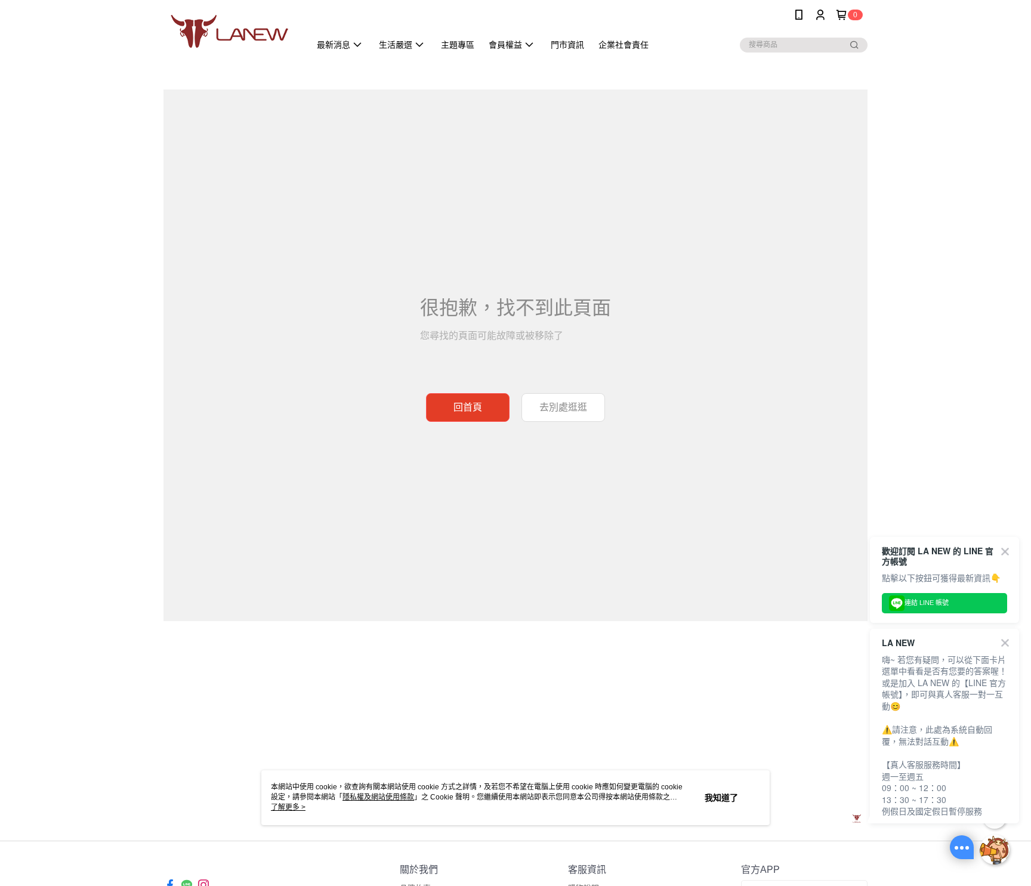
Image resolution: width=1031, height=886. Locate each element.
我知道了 (721, 797)
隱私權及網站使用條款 (378, 797)
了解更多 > (288, 807)
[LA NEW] (229, 31)
